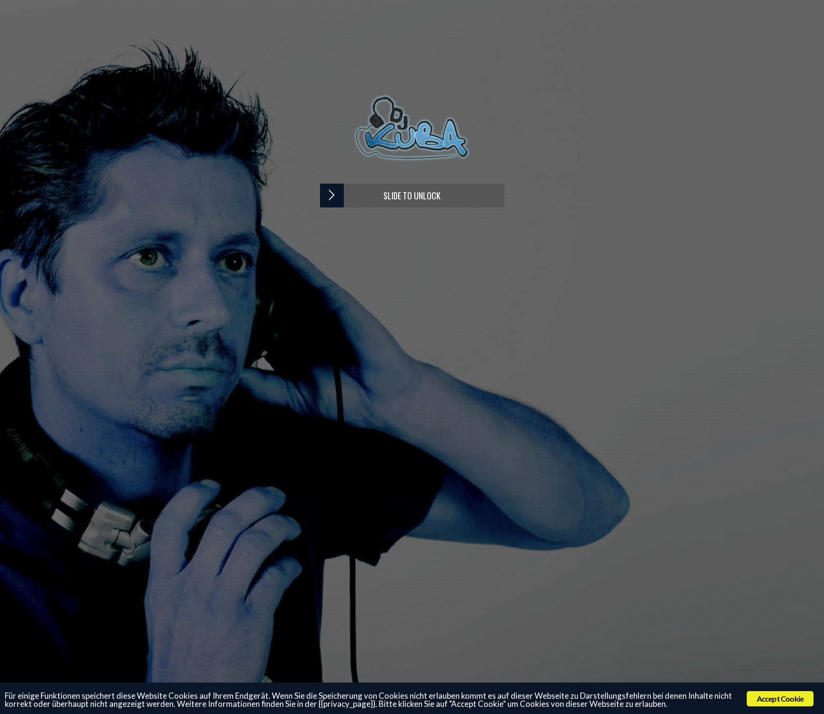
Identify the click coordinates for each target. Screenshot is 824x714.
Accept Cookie (780, 698)
